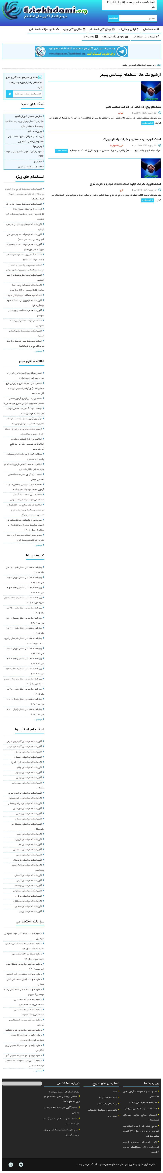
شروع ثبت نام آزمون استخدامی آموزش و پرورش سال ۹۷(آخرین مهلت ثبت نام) (141, 1131)
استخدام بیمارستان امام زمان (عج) (141, 1109)
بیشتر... (38, 351)
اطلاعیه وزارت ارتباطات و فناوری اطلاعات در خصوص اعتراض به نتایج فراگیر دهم (27, 444)
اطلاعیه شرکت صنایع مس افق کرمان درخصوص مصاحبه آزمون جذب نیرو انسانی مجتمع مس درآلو (26, 510)
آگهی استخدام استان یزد (30, 911)
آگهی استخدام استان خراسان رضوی (25, 798)
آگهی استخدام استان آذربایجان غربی (25, 746)
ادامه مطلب (147, 123)
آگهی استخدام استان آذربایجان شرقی (24, 741)
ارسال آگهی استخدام (101, 29)
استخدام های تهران (108, 1097)
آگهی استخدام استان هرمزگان (28, 901)
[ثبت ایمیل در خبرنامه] (9, 93)
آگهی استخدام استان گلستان (28, 875)
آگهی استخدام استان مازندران (27, 891)
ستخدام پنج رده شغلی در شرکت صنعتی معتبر (133, 107)
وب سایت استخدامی (97, 1164)
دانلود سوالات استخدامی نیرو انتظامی (24, 1030)
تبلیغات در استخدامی (144, 36)
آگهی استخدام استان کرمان (29, 855)
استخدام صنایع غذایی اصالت (143, 1102)
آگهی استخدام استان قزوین (29, 839)
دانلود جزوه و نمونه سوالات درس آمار (24, 1055)
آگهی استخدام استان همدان (28, 906)
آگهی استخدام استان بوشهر (29, 772)
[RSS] (10, 1164)
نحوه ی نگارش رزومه (113, 36)
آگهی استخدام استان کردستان (27, 849)
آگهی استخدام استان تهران (29, 777)
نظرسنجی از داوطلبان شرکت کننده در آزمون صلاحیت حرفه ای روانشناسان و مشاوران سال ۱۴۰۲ (25, 525)
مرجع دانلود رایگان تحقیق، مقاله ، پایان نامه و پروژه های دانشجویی (26, 136)
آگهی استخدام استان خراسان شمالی (25, 803)
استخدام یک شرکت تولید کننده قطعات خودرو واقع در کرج (125, 184)
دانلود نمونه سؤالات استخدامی (102, 1110)
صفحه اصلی (149, 29)
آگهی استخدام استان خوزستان (27, 808)
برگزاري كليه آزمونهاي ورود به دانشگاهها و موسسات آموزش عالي (24, 121)
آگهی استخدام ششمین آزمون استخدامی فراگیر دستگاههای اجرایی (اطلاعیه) (141, 1147)
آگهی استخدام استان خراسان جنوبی (25, 793)
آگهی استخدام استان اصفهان (28, 757)
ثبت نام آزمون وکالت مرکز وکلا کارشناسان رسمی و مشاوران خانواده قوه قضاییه (25, 214)
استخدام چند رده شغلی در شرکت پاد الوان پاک (132, 139)
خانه (159, 65)
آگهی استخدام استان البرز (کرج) (26, 762)
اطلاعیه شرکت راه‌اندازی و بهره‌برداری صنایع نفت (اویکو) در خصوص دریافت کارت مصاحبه (25, 388)
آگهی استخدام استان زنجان (29, 813)
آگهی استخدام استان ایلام (29, 767)
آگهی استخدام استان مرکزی (29, 896)
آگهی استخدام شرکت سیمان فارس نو (24, 204)
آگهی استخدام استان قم (30, 844)
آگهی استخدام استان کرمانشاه (27, 860)
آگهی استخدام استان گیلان (29, 880)
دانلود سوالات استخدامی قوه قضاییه (24, 974)
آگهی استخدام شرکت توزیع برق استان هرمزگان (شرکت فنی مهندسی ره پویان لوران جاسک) (24, 194)
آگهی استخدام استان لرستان (28, 885)
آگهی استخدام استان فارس (29, 834)
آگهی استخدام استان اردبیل (28, 752)
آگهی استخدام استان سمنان (29, 819)
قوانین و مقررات (128, 29)
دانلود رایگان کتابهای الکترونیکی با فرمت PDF (24, 151)
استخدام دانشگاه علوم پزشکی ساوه (25, 295)
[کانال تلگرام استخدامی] (81, 52)
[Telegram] (20, 1164)
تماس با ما (89, 36)
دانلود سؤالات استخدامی (42, 29)
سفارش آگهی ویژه (73, 29)
